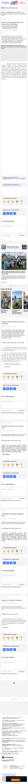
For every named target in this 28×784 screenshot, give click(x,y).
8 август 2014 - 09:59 (5, 326)
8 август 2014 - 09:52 (5, 518)
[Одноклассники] (7, 213)
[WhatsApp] (14, 213)
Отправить (21, 235)
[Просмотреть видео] (6, 300)
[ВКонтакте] (4, 213)
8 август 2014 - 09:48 (5, 602)
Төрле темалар (14, 699)
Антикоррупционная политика (9, 773)
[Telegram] (11, 213)
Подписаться (15, 780)
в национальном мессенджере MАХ (12, 185)
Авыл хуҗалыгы (5, 596)
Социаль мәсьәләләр (6, 18)
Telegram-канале (15, 178)
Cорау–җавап (5, 318)
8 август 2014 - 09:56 (5, 430)
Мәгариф (4, 510)
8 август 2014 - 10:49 (5, 30)
